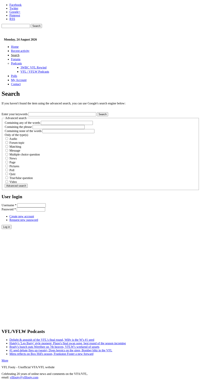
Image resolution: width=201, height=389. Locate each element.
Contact (16, 84)
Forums (15, 59)
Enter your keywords (15, 114)
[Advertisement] (100, 287)
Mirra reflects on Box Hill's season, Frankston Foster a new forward (51, 354)
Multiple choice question (24, 154)
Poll (11, 170)
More (5, 360)
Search (15, 55)
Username (9, 205)
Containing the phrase (19, 126)
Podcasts (16, 63)
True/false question (21, 178)
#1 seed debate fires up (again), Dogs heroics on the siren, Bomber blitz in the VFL (60, 350)
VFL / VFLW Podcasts (34, 71)
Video (13, 182)
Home (15, 46)
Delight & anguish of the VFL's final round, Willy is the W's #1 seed (51, 339)
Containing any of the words (23, 122)
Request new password (23, 220)
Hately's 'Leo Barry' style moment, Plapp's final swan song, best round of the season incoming (67, 343)
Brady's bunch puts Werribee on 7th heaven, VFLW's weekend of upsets (54, 346)
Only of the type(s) (16, 135)
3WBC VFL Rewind (33, 67)
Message (14, 150)
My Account (18, 80)
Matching (15, 146)
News (13, 158)
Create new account (21, 216)
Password (9, 209)
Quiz (12, 174)
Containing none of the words (23, 131)
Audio (13, 138)
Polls (14, 76)
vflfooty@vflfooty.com (24, 377)
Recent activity (20, 50)
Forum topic (17, 142)
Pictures (14, 166)
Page (12, 162)
